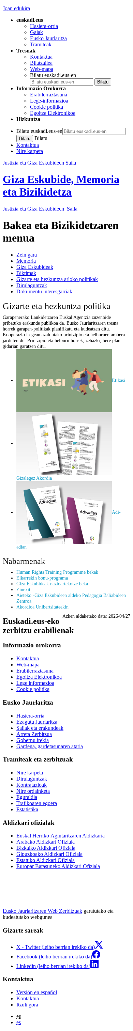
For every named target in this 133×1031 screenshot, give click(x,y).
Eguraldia (26, 797)
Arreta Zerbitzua (34, 734)
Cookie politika (46, 107)
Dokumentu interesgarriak (44, 291)
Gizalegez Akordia (34, 478)
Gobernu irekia (32, 740)
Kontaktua (41, 57)
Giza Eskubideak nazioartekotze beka (52, 583)
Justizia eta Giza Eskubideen (40, 209)
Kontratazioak (31, 785)
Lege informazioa (35, 683)
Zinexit (23, 589)
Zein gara (26, 255)
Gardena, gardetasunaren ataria (49, 746)
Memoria (26, 261)
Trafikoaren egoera (36, 803)
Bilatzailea (41, 63)
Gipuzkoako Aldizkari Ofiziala (49, 854)
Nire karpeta (29, 151)
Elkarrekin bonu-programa (42, 578)
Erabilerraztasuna (48, 94)
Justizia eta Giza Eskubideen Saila (39, 163)
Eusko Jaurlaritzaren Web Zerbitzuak (42, 911)
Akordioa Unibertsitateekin (42, 607)
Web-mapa (41, 69)
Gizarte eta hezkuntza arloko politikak (57, 279)
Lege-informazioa (49, 101)
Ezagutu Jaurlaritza (36, 722)
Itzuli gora (27, 1004)
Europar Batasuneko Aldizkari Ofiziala (58, 866)
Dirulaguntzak (31, 285)
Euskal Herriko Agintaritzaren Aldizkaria (60, 835)
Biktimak (26, 273)
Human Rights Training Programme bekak (57, 572)
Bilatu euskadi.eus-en (53, 75)
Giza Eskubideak (34, 267)
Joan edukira (16, 8)
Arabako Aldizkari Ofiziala (45, 842)
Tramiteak (40, 44)
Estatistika (27, 809)
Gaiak (36, 32)
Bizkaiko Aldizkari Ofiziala (45, 848)
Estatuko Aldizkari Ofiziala (45, 860)
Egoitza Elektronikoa (52, 113)
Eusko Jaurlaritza (48, 38)
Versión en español (36, 992)
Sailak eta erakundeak (39, 728)
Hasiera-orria (44, 26)
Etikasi (118, 380)
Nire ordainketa (33, 791)
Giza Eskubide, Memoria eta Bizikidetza (61, 185)
